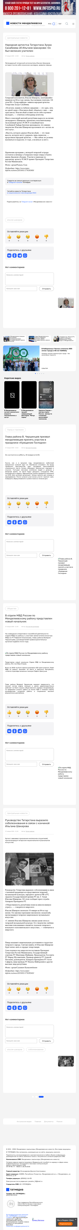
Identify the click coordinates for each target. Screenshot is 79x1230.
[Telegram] (20, 255)
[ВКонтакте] (9, 255)
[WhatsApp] (25, 255)
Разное (59, 1121)
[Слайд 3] (39, 373)
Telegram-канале (16, 182)
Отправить (46, 289)
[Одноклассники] (14, 255)
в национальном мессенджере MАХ (21, 193)
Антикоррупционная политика (17, 1214)
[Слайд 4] (41, 373)
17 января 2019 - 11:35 (11, 626)
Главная (38, 1121)
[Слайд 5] (43, 373)
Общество (11, 608)
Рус (49, 24)
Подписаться (65, 1224)
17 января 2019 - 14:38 (11, 56)
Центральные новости (17, 38)
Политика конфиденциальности (17, 1226)
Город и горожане (15, 430)
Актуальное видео (24, 1121)
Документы (48, 1121)
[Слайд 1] (35, 373)
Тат (59, 24)
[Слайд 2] (37, 373)
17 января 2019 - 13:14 (11, 447)
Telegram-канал (27, 202)
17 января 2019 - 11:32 (11, 831)
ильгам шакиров (14, 220)
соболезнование (35, 1049)
